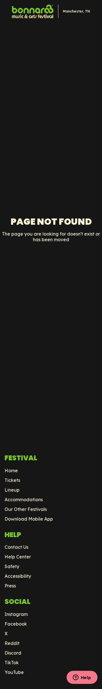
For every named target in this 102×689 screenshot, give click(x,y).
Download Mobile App (29, 519)
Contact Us (16, 547)
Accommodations (24, 499)
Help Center (18, 556)
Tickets (12, 480)
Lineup (12, 490)
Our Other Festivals (26, 509)
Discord (13, 653)
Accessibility (18, 576)
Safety (12, 566)
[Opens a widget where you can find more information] (81, 678)
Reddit (12, 643)
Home (11, 470)
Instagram (16, 614)
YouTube (14, 672)
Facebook (16, 624)
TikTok (12, 662)
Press (10, 585)
